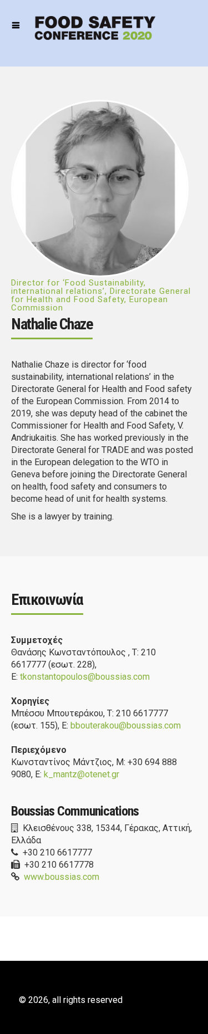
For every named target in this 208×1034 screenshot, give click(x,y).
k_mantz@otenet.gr (81, 774)
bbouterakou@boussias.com (125, 725)
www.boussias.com (61, 877)
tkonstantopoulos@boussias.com (85, 676)
